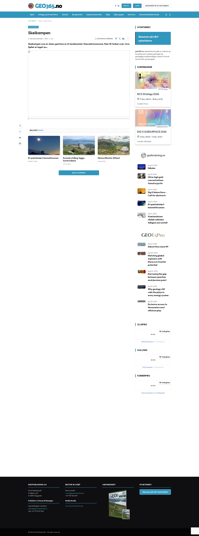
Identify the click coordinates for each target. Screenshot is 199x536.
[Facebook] (20, 125)
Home (40, 21)
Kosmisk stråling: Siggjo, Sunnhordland (74, 159)
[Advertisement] (152, 434)
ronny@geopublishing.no (74, 493)
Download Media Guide (149, 14)
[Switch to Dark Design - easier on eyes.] (170, 15)
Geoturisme (33, 27)
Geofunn (131, 14)
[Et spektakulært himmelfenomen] (44, 145)
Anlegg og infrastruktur (48, 14)
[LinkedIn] (20, 137)
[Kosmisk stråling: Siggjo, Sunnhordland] (79, 145)
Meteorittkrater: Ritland (109, 158)
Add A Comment (79, 173)
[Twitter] (20, 131)
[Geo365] (45, 6)
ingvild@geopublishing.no (37, 508)
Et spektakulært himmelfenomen (43, 158)
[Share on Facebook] (116, 39)
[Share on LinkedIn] (123, 39)
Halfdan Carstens (36, 39)
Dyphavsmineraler (94, 14)
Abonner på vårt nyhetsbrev (155, 492)
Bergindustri (77, 14)
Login (137, 6)
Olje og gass (119, 14)
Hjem (32, 14)
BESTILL (126, 6)
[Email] (20, 143)
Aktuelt (65, 14)
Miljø (108, 14)
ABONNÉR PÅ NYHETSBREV (157, 6)
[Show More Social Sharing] (128, 39)
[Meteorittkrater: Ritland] (114, 145)
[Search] (166, 14)
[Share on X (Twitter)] (119, 39)
